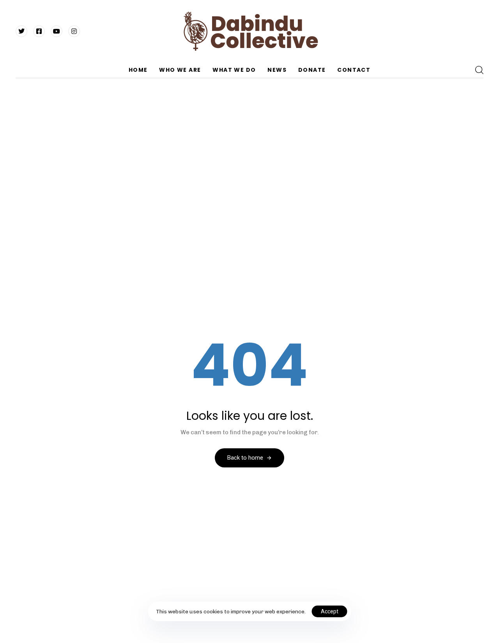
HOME (138, 70)
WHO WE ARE (180, 70)
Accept (329, 611)
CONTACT (353, 70)
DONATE (312, 70)
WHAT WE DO (234, 70)
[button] (479, 70)
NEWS (277, 70)
